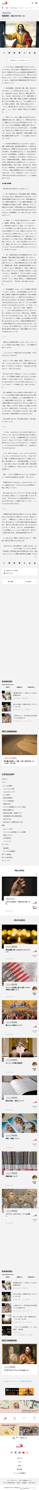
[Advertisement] (19, 607)
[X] (15, 1452)
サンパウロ (5, 844)
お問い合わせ (32, 1482)
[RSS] (27, 1452)
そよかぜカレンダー (27, 721)
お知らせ (4, 779)
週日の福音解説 (7, 798)
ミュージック (7, 841)
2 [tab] (19, 753)
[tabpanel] (19, 750)
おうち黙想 (6, 795)
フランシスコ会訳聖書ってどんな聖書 (14, 832)
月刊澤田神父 (7, 838)
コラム (4, 782)
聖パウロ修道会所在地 (9, 1482)
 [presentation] (36, 874)
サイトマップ (6, 860)
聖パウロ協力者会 (7, 857)
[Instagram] (12, 1452)
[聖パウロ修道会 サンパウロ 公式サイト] (5, 3)
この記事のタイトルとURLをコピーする (19, 60)
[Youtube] (23, 1452)
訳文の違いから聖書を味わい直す (13, 822)
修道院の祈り (25, 698)
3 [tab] (21, 753)
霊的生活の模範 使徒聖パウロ (12, 813)
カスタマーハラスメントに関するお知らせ (18, 1381)
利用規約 (24, 1482)
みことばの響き (26, 709)
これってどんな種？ (9, 789)
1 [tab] (17, 753)
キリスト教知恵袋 (8, 801)
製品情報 (6, 848)
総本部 (18, 1482)
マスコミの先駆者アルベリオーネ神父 (14, 807)
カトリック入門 (7, 829)
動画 (3, 825)
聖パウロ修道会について (25, 1480)
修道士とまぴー (7, 835)
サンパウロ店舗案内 (9, 851)
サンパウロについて (12, 1480)
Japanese (25, 1488)
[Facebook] (19, 1452)
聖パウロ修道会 (14, 570)
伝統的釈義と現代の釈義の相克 (12, 816)
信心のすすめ (9, 573)
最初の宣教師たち (8, 810)
